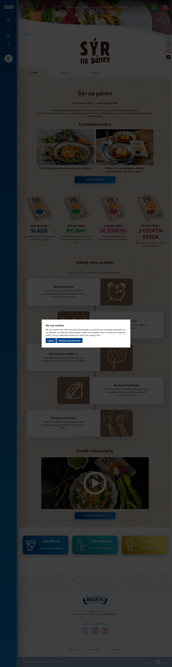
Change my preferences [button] (69, 340)
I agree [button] (51, 340)
